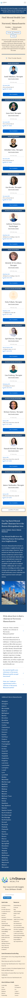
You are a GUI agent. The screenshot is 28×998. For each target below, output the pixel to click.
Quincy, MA (6, 420)
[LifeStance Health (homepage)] (4, 2)
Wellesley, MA (6, 384)
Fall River (5, 737)
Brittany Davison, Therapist (13, 412)
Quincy (4, 831)
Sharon (14, 530)
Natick (4, 801)
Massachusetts (17, 27)
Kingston (5, 760)
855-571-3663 (8, 89)
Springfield (5, 843)
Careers (16, 995)
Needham (5, 803)
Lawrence (5, 763)
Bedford (4, 711)
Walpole (19, 530)
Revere (4, 836)
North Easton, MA (7, 347)
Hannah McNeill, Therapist (13, 449)
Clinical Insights (17, 911)
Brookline (5, 720)
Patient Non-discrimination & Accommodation (18, 923)
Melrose (4, 791)
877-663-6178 (8, 351)
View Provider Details (13, 79)
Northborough (6, 815)
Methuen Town (7, 796)
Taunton (4, 848)
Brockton (5, 718)
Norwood (14, 29)
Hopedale (5, 756)
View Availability (13, 94)
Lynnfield (5, 775)
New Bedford (6, 805)
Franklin (4, 746)
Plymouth (5, 829)
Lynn (3, 772)
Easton (4, 734)
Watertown (5, 855)
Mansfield (5, 779)
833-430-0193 (8, 238)
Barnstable (5, 708)
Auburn (4, 706)
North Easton (6, 820)
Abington (5, 701)
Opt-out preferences (18, 941)
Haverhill (5, 751)
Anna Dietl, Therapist (13, 113)
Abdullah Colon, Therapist (13, 150)
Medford (4, 786)
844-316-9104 (8, 387)
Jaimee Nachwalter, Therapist (13, 485)
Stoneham (5, 846)
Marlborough (6, 782)
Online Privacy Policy (19, 919)
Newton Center (7, 810)
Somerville (5, 841)
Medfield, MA (6, 235)
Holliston (5, 753)
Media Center (17, 913)
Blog (15, 909)
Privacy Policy (17, 917)
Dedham (8, 530)
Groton (4, 748)
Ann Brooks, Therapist (13, 187)
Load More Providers (13, 509)
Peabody (4, 827)
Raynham (5, 834)
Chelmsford (6, 727)
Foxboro (4, 739)
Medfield (4, 784)
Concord (4, 730)
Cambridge (5, 722)
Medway (4, 789)
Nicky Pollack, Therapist (13, 302)
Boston (4, 715)
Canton (4, 530)
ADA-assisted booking (19, 927)
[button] (5, 909)
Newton (4, 808)
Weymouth (5, 862)
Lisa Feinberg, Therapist (13, 375)
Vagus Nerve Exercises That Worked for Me (11, 977)
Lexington (5, 767)
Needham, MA (6, 310)
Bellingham (5, 713)
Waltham (5, 853)
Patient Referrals (17, 905)
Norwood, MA (6, 85)
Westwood (5, 531)
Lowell (4, 770)
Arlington (5, 703)
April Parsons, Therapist (13, 339)
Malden (4, 777)
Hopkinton (5, 758)
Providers (8, 27)
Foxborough (6, 741)
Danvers (4, 732)
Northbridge (6, 817)
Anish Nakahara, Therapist (13, 77)
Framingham (6, 744)
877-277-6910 (8, 424)
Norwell (4, 822)
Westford (5, 860)
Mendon (4, 794)
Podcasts (16, 907)
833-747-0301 (8, 314)
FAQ (15, 915)
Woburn (4, 865)
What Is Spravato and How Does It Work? (11, 961)
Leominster (5, 765)
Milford (4, 798)
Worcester (5, 867)
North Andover (7, 812)
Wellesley (5, 857)
